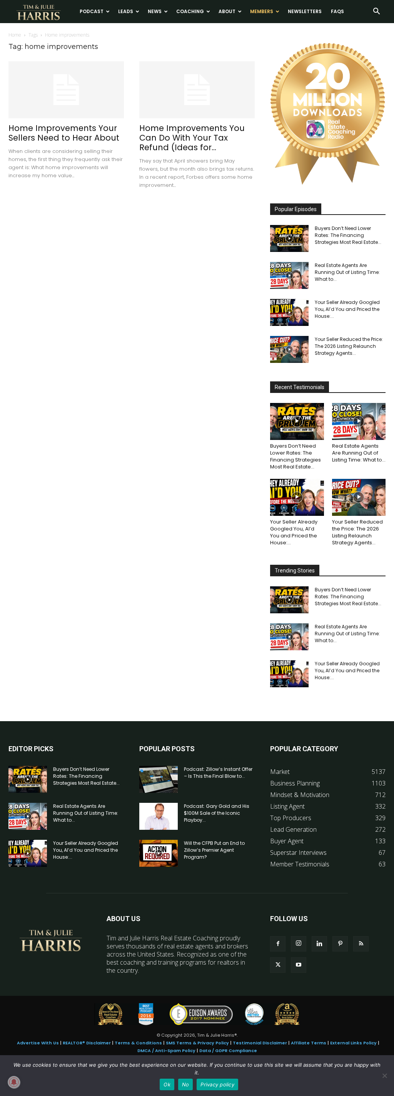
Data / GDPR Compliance (228, 1050)
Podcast (92, 11)
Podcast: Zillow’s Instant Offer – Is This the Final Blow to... (218, 772)
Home (14, 35)
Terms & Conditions (138, 1043)
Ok (167, 1084)
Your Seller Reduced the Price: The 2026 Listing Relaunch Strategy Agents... (349, 346)
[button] (376, 12)
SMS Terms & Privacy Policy (197, 1043)
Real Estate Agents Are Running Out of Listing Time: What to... (347, 272)
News (155, 11)
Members (261, 11)
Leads (125, 11)
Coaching (190, 11)
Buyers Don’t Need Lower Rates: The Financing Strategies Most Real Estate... (348, 235)
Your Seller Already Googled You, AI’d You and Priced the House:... (347, 309)
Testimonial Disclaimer (260, 1043)
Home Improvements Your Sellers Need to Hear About (63, 133)
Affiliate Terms (308, 1043)
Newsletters (305, 11)
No (185, 1084)
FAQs (337, 11)
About (227, 11)
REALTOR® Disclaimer (87, 1043)
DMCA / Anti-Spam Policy (166, 1050)
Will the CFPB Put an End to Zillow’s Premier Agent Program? (214, 850)
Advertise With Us (38, 1043)
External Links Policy (353, 1043)
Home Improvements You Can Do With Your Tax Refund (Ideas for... (192, 138)
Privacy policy (217, 1084)
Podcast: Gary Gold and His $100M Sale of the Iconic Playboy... (216, 813)
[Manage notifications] (14, 1082)
